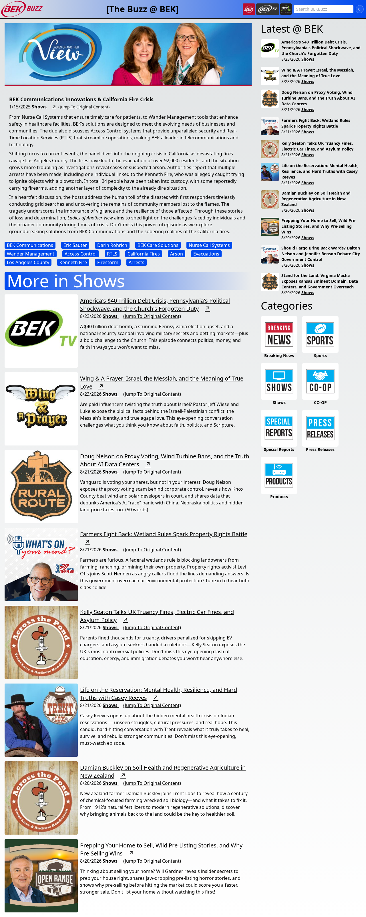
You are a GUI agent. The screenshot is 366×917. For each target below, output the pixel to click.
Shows (39, 107)
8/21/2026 (290, 109)
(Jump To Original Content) (84, 107)
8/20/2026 (290, 210)
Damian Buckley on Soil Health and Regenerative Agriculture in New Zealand (316, 198)
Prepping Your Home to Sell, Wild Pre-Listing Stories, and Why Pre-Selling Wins (319, 226)
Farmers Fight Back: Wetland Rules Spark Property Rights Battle (163, 534)
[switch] (360, 9)
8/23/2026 (290, 59)
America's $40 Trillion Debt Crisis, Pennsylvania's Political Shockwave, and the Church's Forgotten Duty (155, 304)
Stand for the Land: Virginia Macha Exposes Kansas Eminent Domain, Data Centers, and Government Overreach (319, 281)
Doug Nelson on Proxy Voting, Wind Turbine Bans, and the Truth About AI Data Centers (318, 98)
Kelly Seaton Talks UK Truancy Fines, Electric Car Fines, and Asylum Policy (317, 146)
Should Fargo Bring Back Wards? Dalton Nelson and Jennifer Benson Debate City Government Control (320, 253)
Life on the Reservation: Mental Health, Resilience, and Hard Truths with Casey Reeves (320, 171)
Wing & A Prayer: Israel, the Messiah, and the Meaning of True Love (317, 72)
